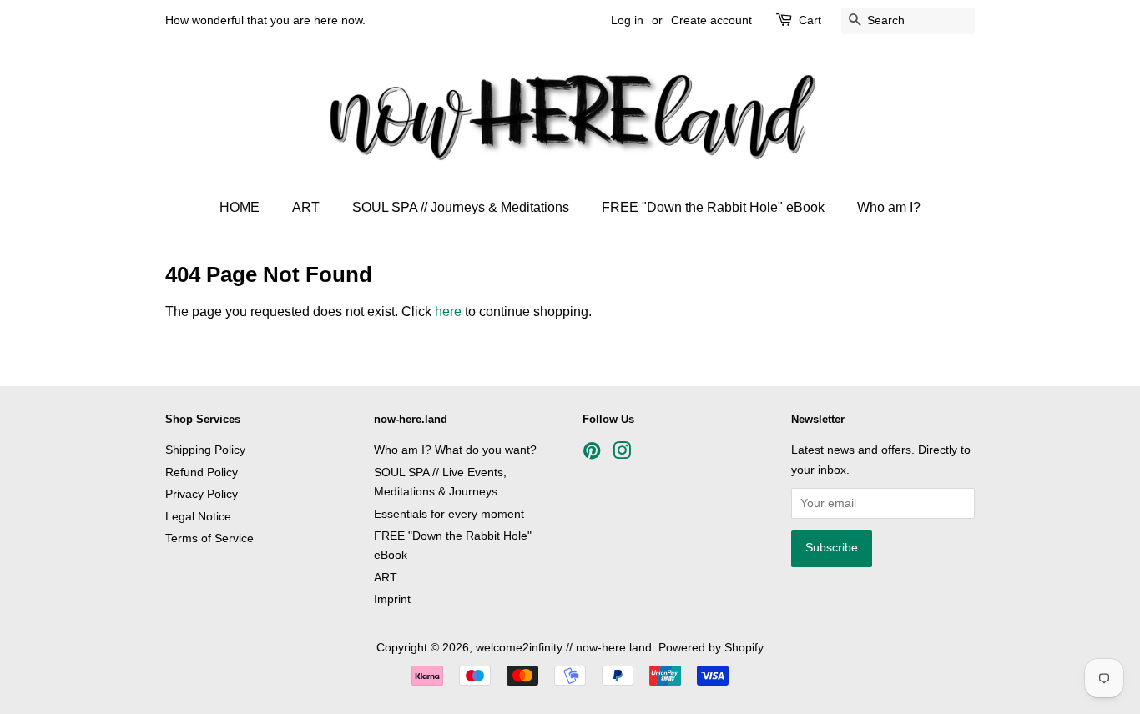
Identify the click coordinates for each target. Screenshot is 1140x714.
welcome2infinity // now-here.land (564, 647)
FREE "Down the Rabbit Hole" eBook (713, 207)
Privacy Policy (201, 494)
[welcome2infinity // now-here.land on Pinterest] (592, 454)
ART (306, 207)
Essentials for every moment (449, 514)
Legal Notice (198, 516)
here (448, 311)
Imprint (392, 599)
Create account (711, 20)
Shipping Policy (205, 450)
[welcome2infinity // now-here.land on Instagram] (622, 454)
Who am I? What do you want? (455, 450)
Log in (627, 20)
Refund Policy (201, 472)
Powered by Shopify (711, 647)
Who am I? (889, 207)
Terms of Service (209, 538)
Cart (810, 20)
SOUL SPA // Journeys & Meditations (460, 207)
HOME (239, 207)
